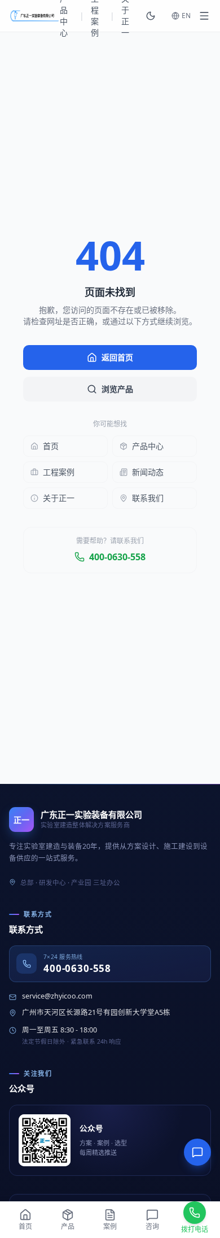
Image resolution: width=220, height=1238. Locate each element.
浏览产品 (117, 388)
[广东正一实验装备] (34, 16)
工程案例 (58, 472)
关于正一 (58, 497)
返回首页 (117, 357)
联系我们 (148, 497)
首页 (51, 446)
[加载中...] (204, 16)
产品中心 (148, 446)
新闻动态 (148, 472)
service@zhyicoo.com (57, 996)
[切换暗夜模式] (150, 15)
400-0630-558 (117, 557)
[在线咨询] (197, 1152)
